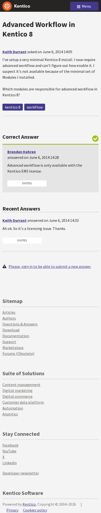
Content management (21, 384)
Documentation (15, 335)
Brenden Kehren (21, 151)
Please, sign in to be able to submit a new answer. (50, 266)
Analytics (10, 414)
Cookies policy (35, 510)
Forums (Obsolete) (18, 353)
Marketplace (13, 347)
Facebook (10, 445)
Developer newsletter (20, 473)
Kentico (29, 504)
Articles (8, 312)
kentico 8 (12, 107)
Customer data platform (23, 402)
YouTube (9, 451)
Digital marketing (17, 390)
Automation (12, 408)
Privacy (12, 510)
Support (9, 341)
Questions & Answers (20, 324)
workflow (35, 107)
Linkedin (9, 462)
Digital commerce (17, 396)
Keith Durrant (14, 51)
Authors (9, 318)
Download (10, 329)
